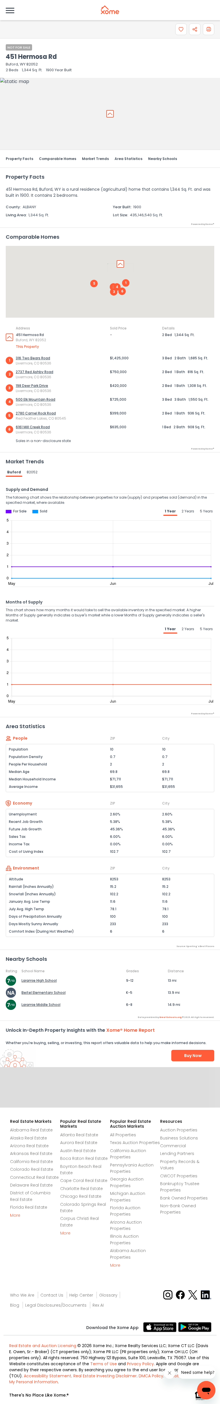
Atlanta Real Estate (79, 1135)
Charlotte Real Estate (81, 1188)
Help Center (81, 1295)
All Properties (123, 1135)
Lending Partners (177, 1153)
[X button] (193, 1294)
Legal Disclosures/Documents (56, 1305)
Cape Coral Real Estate (83, 1180)
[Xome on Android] (194, 1326)
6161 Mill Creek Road (33, 427)
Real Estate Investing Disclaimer (105, 1376)
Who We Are (22, 1295)
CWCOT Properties (178, 1176)
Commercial (173, 1146)
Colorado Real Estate (31, 1169)
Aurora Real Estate (78, 1142)
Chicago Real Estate (80, 1196)
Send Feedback (110, 1093)
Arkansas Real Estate (31, 1153)
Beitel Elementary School (43, 992)
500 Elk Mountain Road (35, 399)
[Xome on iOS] (160, 1326)
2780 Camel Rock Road (36, 413)
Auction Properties (178, 1130)
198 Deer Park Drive (32, 385)
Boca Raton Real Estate (84, 1158)
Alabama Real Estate (31, 1130)
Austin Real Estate (78, 1151)
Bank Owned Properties (184, 1198)
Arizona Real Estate (29, 1146)
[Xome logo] (110, 9)
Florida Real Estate (28, 1207)
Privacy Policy (140, 1364)
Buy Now (193, 1055)
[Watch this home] (181, 29)
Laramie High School (39, 980)
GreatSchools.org (170, 1017)
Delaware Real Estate (31, 1185)
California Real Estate (31, 1161)
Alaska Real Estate (28, 1138)
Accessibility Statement (47, 1376)
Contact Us (51, 1295)
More (15, 1215)
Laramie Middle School (40, 1004)
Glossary (108, 1295)
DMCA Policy (151, 1376)
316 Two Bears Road (33, 358)
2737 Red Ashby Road (34, 371)
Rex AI (98, 1305)
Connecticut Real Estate (34, 1177)
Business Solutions (179, 1138)
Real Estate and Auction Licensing (42, 1346)
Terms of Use (103, 1364)
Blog (14, 1305)
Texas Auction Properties (135, 1142)
